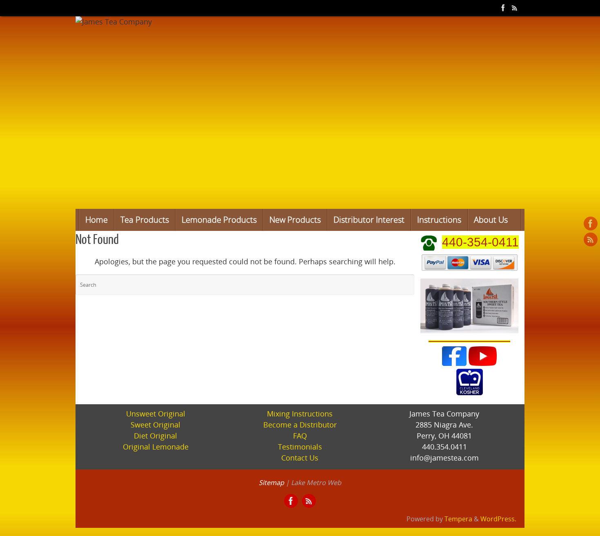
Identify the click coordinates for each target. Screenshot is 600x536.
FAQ (300, 436)
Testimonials (300, 447)
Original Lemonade (156, 447)
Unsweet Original (155, 414)
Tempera (458, 518)
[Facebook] (503, 7)
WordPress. (498, 518)
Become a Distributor (300, 425)
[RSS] (514, 7)
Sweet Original (155, 425)
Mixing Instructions (300, 414)
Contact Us (299, 458)
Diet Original (155, 436)
